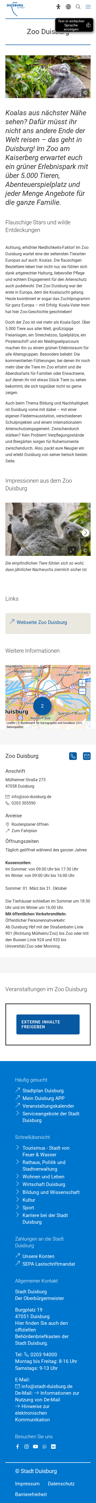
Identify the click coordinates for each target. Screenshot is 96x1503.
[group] (48, 697)
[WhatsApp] (44, 1446)
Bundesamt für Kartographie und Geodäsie (48, 723)
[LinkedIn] (53, 1446)
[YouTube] (35, 1446)
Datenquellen (15, 727)
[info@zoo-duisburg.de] (87, 756)
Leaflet (11, 723)
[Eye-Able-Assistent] (58, 6)
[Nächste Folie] (85, 533)
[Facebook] (17, 1446)
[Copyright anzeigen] (83, 90)
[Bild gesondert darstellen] (70, 548)
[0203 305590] (73, 756)
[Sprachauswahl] (68, 6)
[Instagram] (26, 1446)
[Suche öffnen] (78, 6)
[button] (82, 683)
